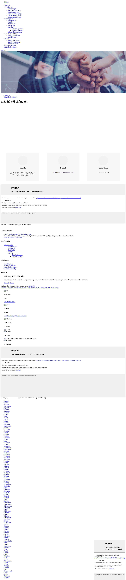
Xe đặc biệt (11, 25)
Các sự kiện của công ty (15, 15)
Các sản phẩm (8, 19)
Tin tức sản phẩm (13, 44)
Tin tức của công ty (13, 40)
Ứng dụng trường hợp (14, 17)
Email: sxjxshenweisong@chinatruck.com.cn (17, 234)
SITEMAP (32, 286)
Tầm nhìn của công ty (14, 10)
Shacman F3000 (45, 288)
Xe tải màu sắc (12, 20)
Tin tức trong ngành (14, 42)
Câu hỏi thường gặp (10, 45)
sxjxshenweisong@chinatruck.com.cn (15, 316)
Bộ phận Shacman (17, 30)
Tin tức (6, 39)
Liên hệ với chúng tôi (10, 47)
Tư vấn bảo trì (12, 37)
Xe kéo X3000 (26, 288)
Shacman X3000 (16, 288)
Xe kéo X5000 (35, 288)
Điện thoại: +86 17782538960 (13, 237)
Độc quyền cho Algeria (15, 32)
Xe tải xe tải (11, 24)
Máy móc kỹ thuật (17, 29)
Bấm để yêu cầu (9, 283)
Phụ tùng (10, 27)
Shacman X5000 (6, 288)
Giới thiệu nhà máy (13, 12)
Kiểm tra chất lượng (14, 35)
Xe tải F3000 (54, 288)
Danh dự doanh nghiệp (15, 14)
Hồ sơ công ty (12, 9)
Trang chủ (7, 5)
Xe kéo (10, 22)
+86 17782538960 (9, 302)
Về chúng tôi (8, 7)
